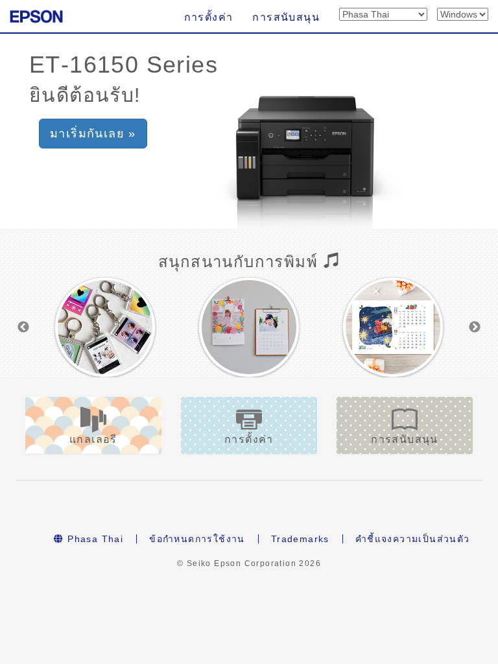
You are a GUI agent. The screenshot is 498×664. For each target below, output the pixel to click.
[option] (105, 327)
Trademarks (300, 539)
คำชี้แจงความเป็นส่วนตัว (412, 539)
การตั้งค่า (208, 17)
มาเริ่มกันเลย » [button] (93, 133)
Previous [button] (23, 327)
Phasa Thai (93, 539)
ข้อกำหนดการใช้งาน (197, 539)
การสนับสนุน (286, 17)
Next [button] (474, 327)
